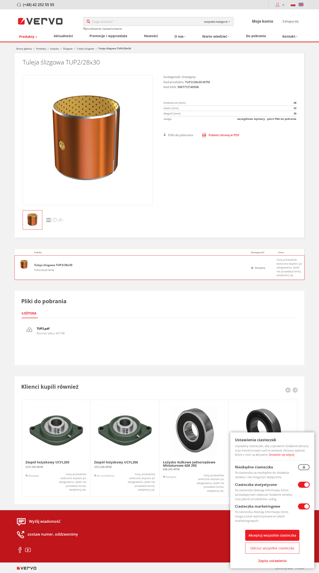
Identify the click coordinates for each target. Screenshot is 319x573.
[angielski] (301, 4)
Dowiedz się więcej (281, 454)
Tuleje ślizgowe (85, 48)
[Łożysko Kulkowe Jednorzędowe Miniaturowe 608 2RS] (194, 448)
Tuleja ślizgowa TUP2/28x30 (53, 265)
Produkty (26, 36)
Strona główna (24, 48)
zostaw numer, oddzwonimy (53, 534)
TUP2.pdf (43, 329)
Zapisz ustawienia (272, 561)
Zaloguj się (291, 21)
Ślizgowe (68, 48)
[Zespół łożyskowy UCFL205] (56, 448)
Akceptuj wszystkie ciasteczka (272, 535)
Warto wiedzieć (214, 36)
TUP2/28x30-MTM (44, 270)
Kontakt (288, 36)
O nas (179, 36)
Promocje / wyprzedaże (108, 36)
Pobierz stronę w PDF (224, 135)
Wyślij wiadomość (44, 521)
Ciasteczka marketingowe (257, 506)
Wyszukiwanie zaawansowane (102, 29)
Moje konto (262, 21)
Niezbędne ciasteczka (254, 467)
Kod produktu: (173, 82)
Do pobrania (256, 36)
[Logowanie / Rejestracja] (278, 4)
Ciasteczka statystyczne (256, 484)
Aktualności (63, 36)
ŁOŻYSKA (29, 313)
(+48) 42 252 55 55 (38, 4)
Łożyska (54, 48)
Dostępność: (172, 77)
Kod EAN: (170, 87)
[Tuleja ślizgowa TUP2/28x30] (88, 140)
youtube (28, 550)
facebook (20, 550)
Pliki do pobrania (180, 135)
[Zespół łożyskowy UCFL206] (125, 448)
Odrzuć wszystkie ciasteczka (272, 548)
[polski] (293, 4)
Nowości (151, 36)
